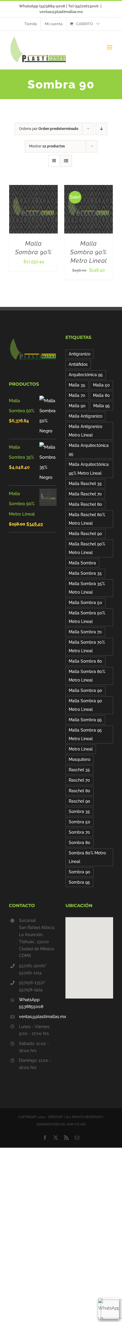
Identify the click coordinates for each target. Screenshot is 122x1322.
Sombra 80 (79, 842)
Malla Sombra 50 (85, 602)
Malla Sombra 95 (85, 719)
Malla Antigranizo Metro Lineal (85, 430)
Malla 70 (77, 395)
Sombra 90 (79, 871)
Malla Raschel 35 (85, 483)
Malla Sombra (82, 563)
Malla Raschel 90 (85, 533)
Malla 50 (101, 385)
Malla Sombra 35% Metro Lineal (87, 588)
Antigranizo (79, 354)
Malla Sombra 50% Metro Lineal (87, 617)
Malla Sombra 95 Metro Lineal (85, 734)
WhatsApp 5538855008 (31, 1003)
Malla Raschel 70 (85, 494)
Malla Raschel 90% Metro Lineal (87, 548)
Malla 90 (77, 405)
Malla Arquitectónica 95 (89, 449)
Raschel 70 (79, 780)
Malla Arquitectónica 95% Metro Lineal (89, 468)
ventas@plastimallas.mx (61, 11)
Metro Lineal (81, 749)
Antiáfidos (78, 364)
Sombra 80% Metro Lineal (87, 857)
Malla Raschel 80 (85, 504)
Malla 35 (77, 385)
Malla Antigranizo (85, 416)
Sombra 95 (79, 882)
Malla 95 (101, 405)
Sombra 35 (79, 811)
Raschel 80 (79, 790)
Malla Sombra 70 (85, 631)
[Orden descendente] (101, 129)
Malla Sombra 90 (85, 690)
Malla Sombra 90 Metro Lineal (85, 705)
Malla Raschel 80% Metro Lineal (87, 519)
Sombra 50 (79, 821)
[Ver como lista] (66, 161)
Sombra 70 (79, 832)
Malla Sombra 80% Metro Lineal (87, 675)
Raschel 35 (79, 769)
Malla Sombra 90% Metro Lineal (88, 252)
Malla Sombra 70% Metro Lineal (87, 646)
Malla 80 (101, 395)
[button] (89, 954)
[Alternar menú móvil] (110, 47)
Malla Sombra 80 (85, 661)
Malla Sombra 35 (85, 573)
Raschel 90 (79, 801)
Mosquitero (79, 759)
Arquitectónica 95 (86, 374)
